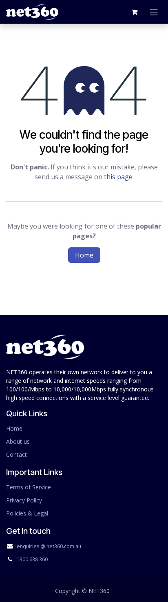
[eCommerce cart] (134, 12)
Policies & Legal (27, 513)
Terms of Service (28, 487)
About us (18, 441)
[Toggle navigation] (154, 11)
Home (84, 255)
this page (118, 176)
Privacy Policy (24, 500)
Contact (16, 454)
